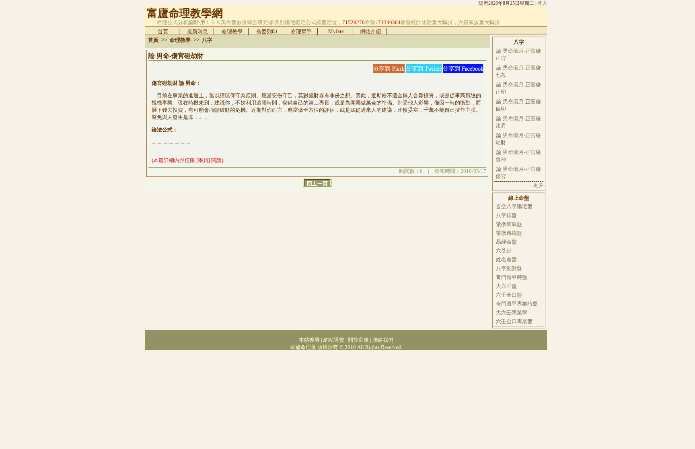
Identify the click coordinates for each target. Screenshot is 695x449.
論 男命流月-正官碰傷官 (518, 172)
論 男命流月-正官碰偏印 (518, 105)
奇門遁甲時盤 (511, 277)
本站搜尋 (309, 340)
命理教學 (232, 32)
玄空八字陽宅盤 (514, 206)
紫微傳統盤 (509, 233)
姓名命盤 (506, 259)
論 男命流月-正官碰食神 (518, 155)
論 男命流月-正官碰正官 (518, 54)
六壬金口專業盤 (514, 321)
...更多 (536, 185)
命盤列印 (266, 32)
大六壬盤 (506, 286)
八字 (207, 40)
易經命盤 (506, 242)
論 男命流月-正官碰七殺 (518, 71)
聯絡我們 (382, 340)
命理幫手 (301, 32)
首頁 (163, 32)
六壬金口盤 (509, 295)
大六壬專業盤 (511, 313)
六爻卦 (504, 251)
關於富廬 (358, 340)
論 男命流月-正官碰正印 (518, 88)
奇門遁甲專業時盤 (517, 304)
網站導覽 (333, 340)
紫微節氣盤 (509, 224)
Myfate (336, 31)
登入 (542, 3)
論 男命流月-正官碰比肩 (518, 122)
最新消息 (197, 32)
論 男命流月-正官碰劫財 (518, 139)
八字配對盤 (509, 268)
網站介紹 (370, 32)
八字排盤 (506, 215)
